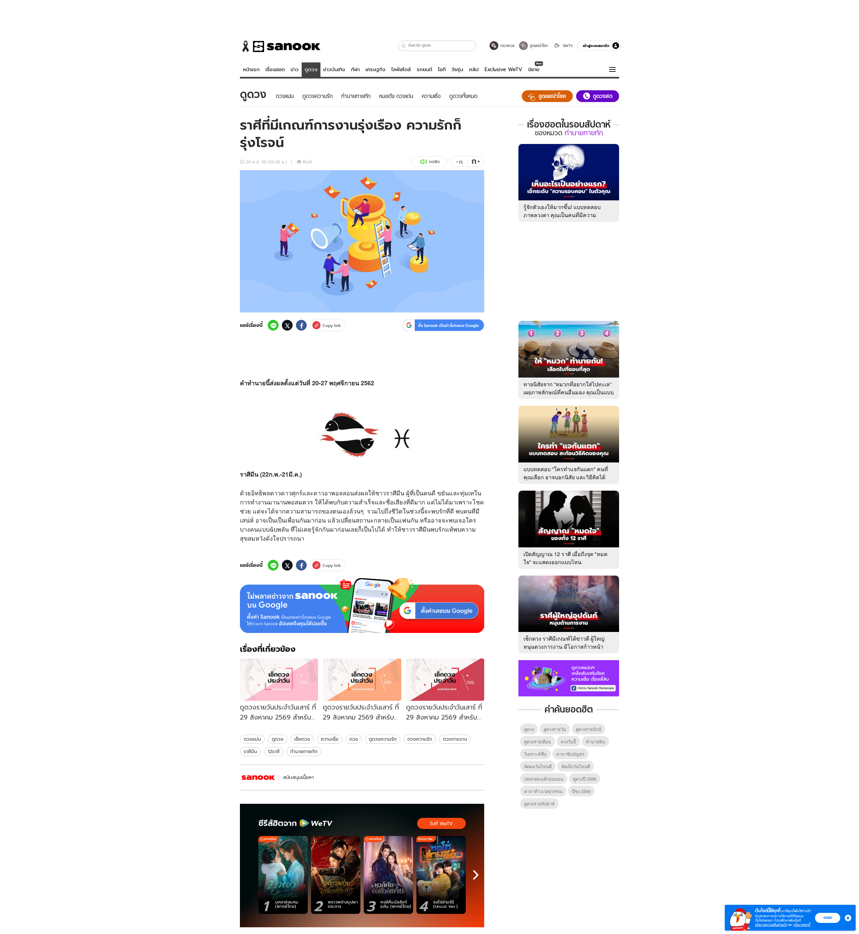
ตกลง (827, 918)
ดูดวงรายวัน (555, 729)
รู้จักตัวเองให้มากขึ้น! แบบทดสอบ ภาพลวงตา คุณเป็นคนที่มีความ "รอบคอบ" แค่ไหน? (562, 215)
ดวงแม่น (252, 739)
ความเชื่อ (330, 739)
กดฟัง (434, 161)
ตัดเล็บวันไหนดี (575, 766)
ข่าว (295, 69)
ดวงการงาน (455, 739)
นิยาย (533, 69)
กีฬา (355, 69)
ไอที (442, 69)
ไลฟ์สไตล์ (401, 69)
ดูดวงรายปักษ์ (588, 729)
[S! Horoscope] (258, 777)
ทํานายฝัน (595, 741)
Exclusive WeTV (503, 69)
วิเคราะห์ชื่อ (535, 754)
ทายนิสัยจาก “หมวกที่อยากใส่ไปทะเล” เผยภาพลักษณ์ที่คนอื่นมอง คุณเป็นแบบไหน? (568, 392)
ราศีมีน (250, 751)
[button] (404, 46)
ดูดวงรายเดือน (537, 741)
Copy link (331, 325)
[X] (287, 325)
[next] (475, 875)
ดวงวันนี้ (568, 741)
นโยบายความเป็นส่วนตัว (771, 925)
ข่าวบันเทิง (334, 69)
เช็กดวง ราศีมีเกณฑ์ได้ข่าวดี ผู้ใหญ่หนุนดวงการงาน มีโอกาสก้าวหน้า (564, 642)
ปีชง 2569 (581, 791)
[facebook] (301, 325)
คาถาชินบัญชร (570, 754)
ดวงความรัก (419, 739)
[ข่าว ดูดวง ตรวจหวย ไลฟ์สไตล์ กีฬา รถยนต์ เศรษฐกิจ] (280, 46)
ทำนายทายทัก (303, 751)
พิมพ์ (307, 161)
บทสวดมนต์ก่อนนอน (543, 779)
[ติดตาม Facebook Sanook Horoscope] (568, 677)
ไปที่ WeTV (441, 823)
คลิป (474, 69)
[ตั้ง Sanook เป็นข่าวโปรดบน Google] (362, 605)
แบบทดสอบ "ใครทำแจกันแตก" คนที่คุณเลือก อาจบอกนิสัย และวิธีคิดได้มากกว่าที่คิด (565, 477)
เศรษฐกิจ (375, 69)
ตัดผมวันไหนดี (538, 766)
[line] (273, 325)
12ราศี (274, 751)
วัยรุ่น (457, 69)
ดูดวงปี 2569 (584, 779)
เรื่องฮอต (275, 69)
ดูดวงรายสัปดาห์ (539, 803)
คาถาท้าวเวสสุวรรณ (543, 791)
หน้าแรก (251, 69)
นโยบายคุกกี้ (802, 925)
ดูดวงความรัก (383, 739)
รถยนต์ (424, 69)
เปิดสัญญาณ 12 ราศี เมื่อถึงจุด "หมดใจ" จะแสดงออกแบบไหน (565, 558)
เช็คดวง (302, 739)
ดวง (353, 739)
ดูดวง (311, 69)
